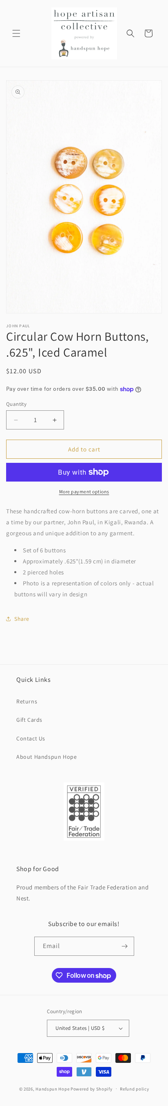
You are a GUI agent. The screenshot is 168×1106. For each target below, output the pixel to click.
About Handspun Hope (46, 756)
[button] (16, 33)
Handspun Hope (52, 1088)
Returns (26, 701)
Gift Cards (29, 719)
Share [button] (21, 618)
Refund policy (134, 1089)
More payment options (84, 491)
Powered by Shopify (92, 1088)
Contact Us (30, 738)
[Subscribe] (125, 946)
